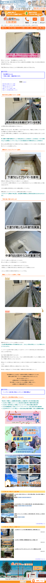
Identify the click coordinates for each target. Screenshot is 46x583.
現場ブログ (6, 25)
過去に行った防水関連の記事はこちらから (10, 89)
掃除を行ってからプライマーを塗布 (9, 85)
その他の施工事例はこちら (40, 523)
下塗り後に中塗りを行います (8, 86)
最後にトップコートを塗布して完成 (9, 88)
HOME (2, 25)
